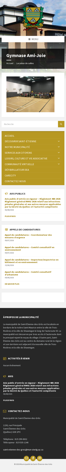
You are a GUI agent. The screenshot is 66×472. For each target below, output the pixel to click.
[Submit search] (61, 124)
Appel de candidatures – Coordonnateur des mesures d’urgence (28, 236)
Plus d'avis (10, 216)
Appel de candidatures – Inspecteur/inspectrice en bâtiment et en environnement (31, 261)
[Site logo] (33, 29)
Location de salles (25, 63)
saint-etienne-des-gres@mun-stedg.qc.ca (23, 449)
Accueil (9, 63)
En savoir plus (12, 284)
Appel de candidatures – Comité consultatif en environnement (29, 248)
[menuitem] (33, 136)
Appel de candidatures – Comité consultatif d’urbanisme (28, 273)
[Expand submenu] (58, 141)
